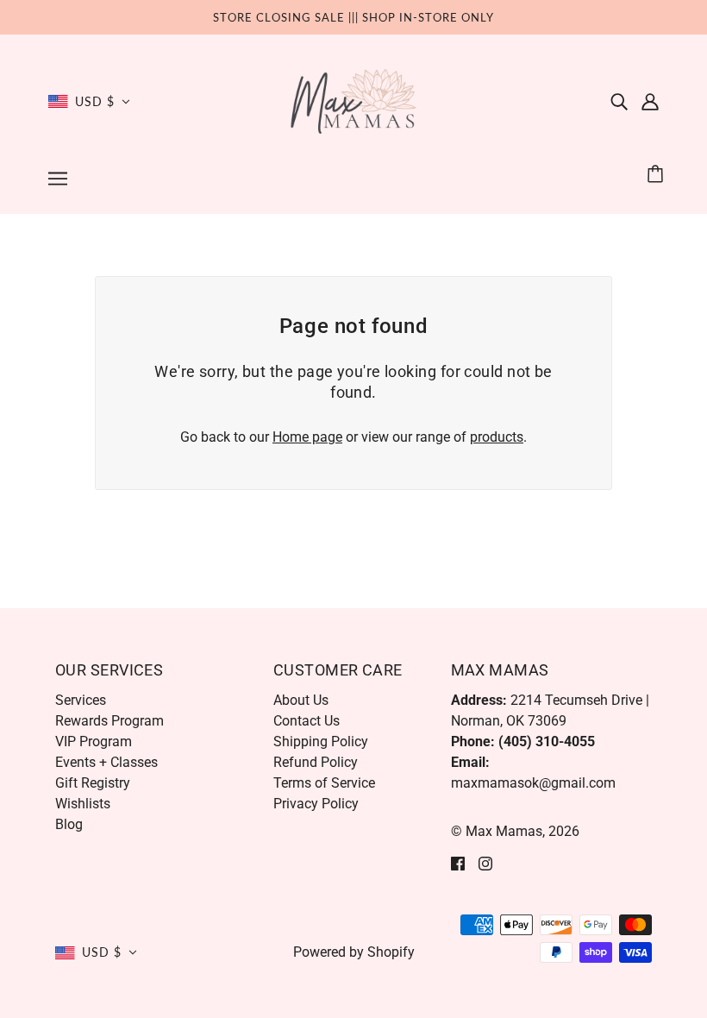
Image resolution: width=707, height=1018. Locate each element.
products (496, 437)
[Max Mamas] (353, 100)
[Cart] (657, 174)
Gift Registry (92, 783)
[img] (619, 102)
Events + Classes (106, 762)
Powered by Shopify (354, 952)
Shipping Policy (320, 741)
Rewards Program (109, 721)
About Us (300, 700)
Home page (307, 437)
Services (80, 700)
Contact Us (306, 721)
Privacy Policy (316, 803)
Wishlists (82, 803)
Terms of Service (324, 783)
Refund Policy (315, 762)
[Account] (650, 102)
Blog (69, 824)
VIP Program (93, 741)
